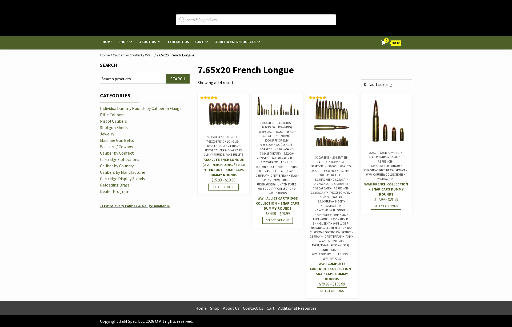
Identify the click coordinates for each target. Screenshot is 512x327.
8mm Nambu (321, 219)
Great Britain (279, 175)
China (293, 167)
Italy (294, 175)
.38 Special (265, 132)
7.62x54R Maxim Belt (283, 158)
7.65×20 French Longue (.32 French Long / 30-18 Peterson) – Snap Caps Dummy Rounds (223, 167)
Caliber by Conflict (127, 55)
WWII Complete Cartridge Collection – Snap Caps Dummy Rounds (332, 271)
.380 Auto (345, 166)
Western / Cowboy (116, 146)
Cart (199, 42)
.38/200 (279, 132)
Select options (223, 187)
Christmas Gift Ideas (269, 171)
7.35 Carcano (322, 188)
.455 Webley (270, 136)
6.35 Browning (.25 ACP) (276, 145)
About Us (147, 42)
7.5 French (267, 149)
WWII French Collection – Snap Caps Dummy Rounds (386, 189)
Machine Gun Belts (117, 140)
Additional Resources (235, 42)
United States (287, 184)
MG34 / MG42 (320, 245)
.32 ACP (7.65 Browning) (276, 127)
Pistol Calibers (113, 121)
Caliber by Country (117, 165)
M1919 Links (281, 180)
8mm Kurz (340, 215)
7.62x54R (262, 158)
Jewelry (107, 133)
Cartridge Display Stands (122, 178)
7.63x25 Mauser (331, 206)
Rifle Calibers (112, 114)
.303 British (285, 123)
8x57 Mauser (339, 219)
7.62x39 (288, 153)
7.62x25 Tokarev (270, 153)
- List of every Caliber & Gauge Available (135, 206)
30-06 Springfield (276, 140)
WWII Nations (278, 193)
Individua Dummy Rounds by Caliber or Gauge (141, 108)
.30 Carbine (267, 123)
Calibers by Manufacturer (123, 172)
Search (108, 65)
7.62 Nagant (285, 149)
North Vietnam (228, 146)
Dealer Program (114, 191)
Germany (261, 175)
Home (107, 42)
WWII (149, 55)
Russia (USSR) (266, 184)
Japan (267, 180)
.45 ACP (290, 132)
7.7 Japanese (322, 215)
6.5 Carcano (321, 184)
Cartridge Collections (119, 159)
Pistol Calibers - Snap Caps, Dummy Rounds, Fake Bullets (223, 152)
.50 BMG (285, 136)
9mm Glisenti (322, 223)
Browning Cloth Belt (271, 167)
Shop (123, 42)
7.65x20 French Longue (222, 137)
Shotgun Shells (114, 127)
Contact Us (178, 42)
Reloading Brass (115, 185)
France (211, 146)
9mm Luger (340, 223)
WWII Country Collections (276, 189)
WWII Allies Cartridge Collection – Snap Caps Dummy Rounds (277, 203)
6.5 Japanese (340, 184)
